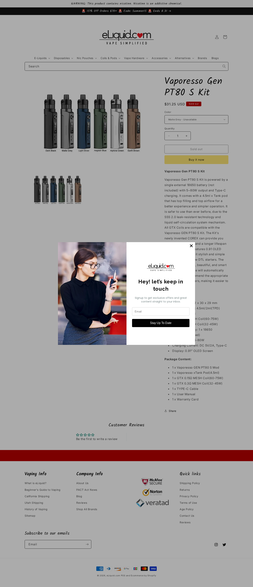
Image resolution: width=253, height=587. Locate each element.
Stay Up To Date (161, 323)
